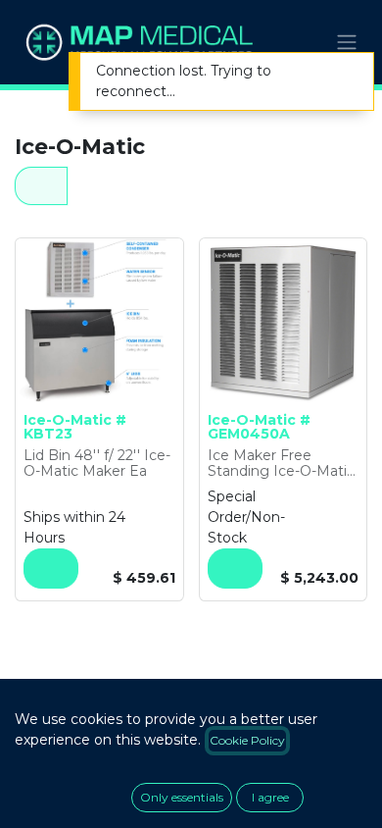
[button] (51, 568)
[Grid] (41, 186)
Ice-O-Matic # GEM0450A (259, 426)
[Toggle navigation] (346, 43)
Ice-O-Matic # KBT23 (75, 426)
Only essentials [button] (181, 797)
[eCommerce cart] (298, 42)
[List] (95, 186)
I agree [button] (270, 797)
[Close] (345, 73)
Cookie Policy (247, 740)
